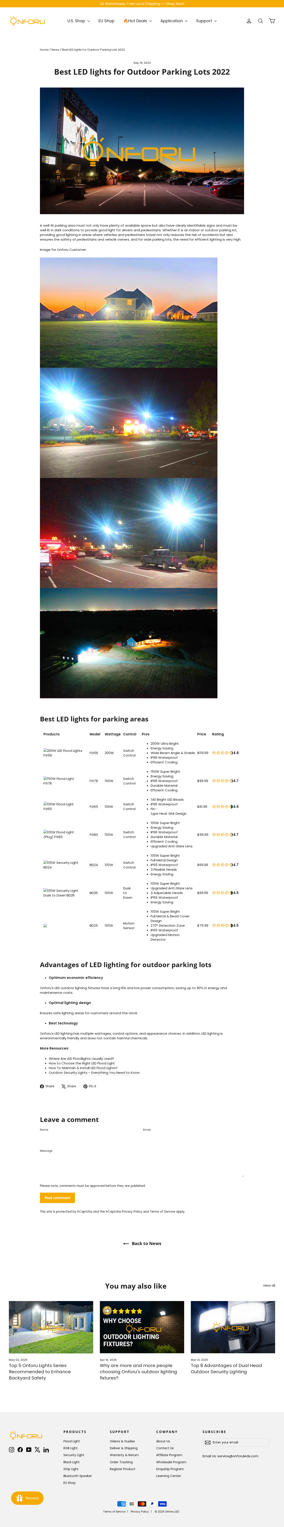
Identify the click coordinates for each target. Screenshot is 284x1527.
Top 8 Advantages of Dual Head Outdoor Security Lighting (226, 1368)
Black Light (71, 1462)
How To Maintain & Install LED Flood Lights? (83, 1068)
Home (44, 50)
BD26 (94, 892)
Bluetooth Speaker (77, 1476)
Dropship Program (170, 1469)
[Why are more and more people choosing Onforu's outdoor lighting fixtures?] (142, 1327)
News (55, 50)
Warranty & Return (124, 1455)
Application (172, 21)
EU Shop (106, 21)
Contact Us (165, 1448)
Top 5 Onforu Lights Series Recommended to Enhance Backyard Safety (40, 1371)
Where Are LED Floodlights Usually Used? (81, 1058)
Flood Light (71, 1441)
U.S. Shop (76, 21)
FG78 (94, 780)
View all (269, 1285)
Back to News (146, 1243)
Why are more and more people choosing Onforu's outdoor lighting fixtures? (138, 1371)
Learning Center (168, 1476)
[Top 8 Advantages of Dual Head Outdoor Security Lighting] (233, 1327)
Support (204, 21)
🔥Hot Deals (135, 21)
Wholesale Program (171, 1462)
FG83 (94, 834)
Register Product (122, 1469)
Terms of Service (162, 1212)
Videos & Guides (122, 1441)
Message (46, 1151)
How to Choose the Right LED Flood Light (82, 1063)
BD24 (94, 864)
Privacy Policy (132, 1212)
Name (44, 1130)
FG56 (94, 753)
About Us (163, 1441)
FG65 (94, 806)
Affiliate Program (169, 1455)
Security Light (73, 1455)
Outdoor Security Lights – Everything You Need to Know (94, 1072)
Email (147, 1130)
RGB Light (70, 1448)
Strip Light (71, 1469)
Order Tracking (121, 1462)
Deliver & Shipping (124, 1448)
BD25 (94, 925)
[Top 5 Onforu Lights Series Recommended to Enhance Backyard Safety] (51, 1327)
